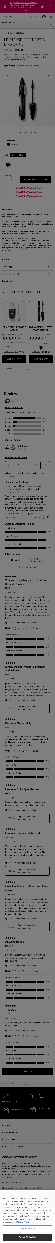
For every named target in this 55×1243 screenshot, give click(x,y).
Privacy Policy (22, 1222)
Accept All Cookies (27, 1237)
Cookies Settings (27, 1228)
